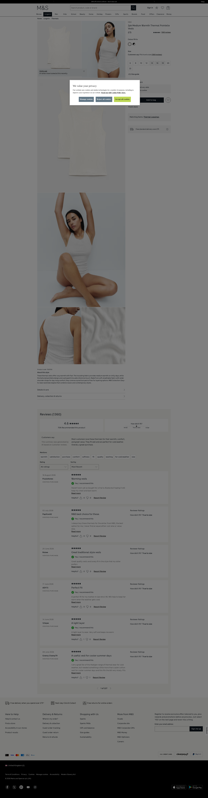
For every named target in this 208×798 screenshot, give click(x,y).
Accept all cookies (122, 99)
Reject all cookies (104, 99)
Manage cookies (86, 99)
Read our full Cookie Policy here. (113, 93)
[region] (105, 92)
